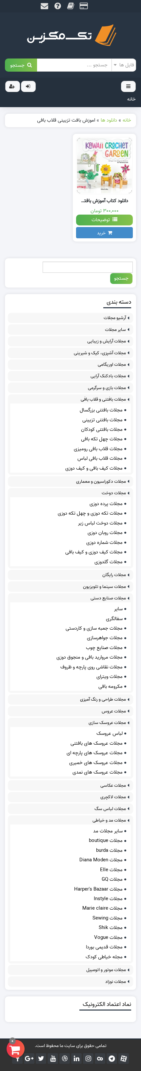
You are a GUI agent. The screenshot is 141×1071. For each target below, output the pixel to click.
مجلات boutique (106, 841)
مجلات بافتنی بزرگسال (101, 410)
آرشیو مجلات (115, 318)
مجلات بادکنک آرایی (108, 376)
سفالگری (114, 619)
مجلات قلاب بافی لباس (100, 458)
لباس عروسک (109, 733)
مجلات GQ (112, 879)
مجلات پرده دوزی (106, 504)
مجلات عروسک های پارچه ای (95, 753)
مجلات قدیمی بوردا (104, 947)
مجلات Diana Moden (101, 860)
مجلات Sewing (107, 918)
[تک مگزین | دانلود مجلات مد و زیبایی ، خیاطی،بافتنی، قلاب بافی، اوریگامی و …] (70, 35)
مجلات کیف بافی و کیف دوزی (94, 468)
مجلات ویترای (109, 677)
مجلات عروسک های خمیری (96, 763)
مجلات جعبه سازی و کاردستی (94, 628)
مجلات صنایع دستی (108, 598)
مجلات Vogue (108, 938)
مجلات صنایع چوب (104, 648)
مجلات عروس (114, 711)
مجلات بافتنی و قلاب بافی (103, 399)
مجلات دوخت (114, 493)
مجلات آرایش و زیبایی (106, 341)
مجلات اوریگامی (112, 364)
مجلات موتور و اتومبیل (106, 970)
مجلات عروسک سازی (107, 723)
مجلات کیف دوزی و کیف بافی (94, 552)
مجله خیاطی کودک (104, 957)
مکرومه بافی (110, 686)
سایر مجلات (115, 330)
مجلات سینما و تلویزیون (104, 587)
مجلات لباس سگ (110, 809)
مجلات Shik (111, 928)
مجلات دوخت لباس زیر (100, 523)
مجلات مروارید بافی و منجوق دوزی (89, 657)
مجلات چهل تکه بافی (102, 439)
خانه (131, 99)
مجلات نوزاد (115, 982)
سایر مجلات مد (108, 831)
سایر (118, 609)
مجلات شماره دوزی (104, 543)
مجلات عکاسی (113, 785)
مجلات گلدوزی (108, 562)
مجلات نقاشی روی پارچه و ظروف (91, 667)
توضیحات (101, 220)
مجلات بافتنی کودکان (102, 429)
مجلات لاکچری (113, 797)
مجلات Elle (111, 870)
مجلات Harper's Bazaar (98, 889)
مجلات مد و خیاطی (109, 820)
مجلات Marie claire (102, 908)
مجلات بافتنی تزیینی (102, 420)
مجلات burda (109, 850)
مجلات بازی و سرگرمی (107, 388)
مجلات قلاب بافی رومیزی (98, 449)
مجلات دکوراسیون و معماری (101, 481)
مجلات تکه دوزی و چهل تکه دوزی (90, 513)
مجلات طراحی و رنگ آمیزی (103, 699)
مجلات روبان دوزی (105, 533)
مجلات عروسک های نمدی (97, 772)
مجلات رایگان (114, 575)
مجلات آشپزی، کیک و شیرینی (100, 353)
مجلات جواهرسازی (105, 638)
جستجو (18, 64)
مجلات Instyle (108, 899)
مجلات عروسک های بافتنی (96, 743)
